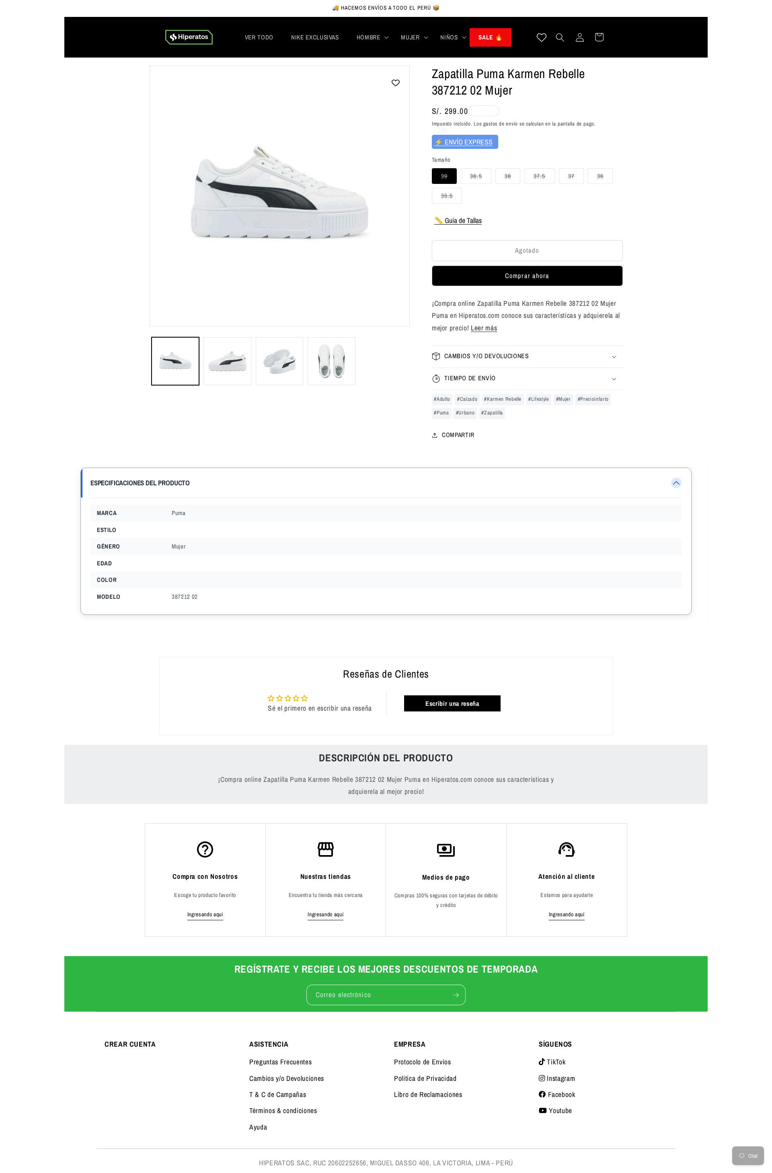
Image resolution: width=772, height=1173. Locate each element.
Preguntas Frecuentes (280, 1061)
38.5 (480, 177)
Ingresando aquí (205, 914)
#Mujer (563, 399)
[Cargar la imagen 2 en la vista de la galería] (227, 361)
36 (605, 177)
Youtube (559, 1110)
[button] (370, 37)
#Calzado (467, 399)
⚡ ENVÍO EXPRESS (463, 141)
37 (576, 177)
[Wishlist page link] (541, 37)
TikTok (555, 1061)
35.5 (451, 197)
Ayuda (258, 1127)
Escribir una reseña (452, 703)
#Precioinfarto (593, 399)
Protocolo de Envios (422, 1061)
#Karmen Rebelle (503, 399)
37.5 (544, 177)
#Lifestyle (538, 399)
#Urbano (465, 412)
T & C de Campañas (277, 1094)
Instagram (560, 1078)
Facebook (560, 1094)
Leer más (484, 327)
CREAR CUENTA (130, 1044)
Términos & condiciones (283, 1110)
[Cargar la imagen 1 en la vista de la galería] (175, 361)
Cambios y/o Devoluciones (286, 1078)
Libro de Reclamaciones (428, 1094)
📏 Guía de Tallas (458, 220)
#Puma (441, 412)
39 (449, 177)
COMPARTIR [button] (458, 435)
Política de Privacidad (425, 1078)
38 (512, 177)
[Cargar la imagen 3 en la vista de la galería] (279, 361)
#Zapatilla (492, 412)
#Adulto (442, 399)
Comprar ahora (527, 276)
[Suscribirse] (455, 995)
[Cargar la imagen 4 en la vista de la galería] (331, 361)
